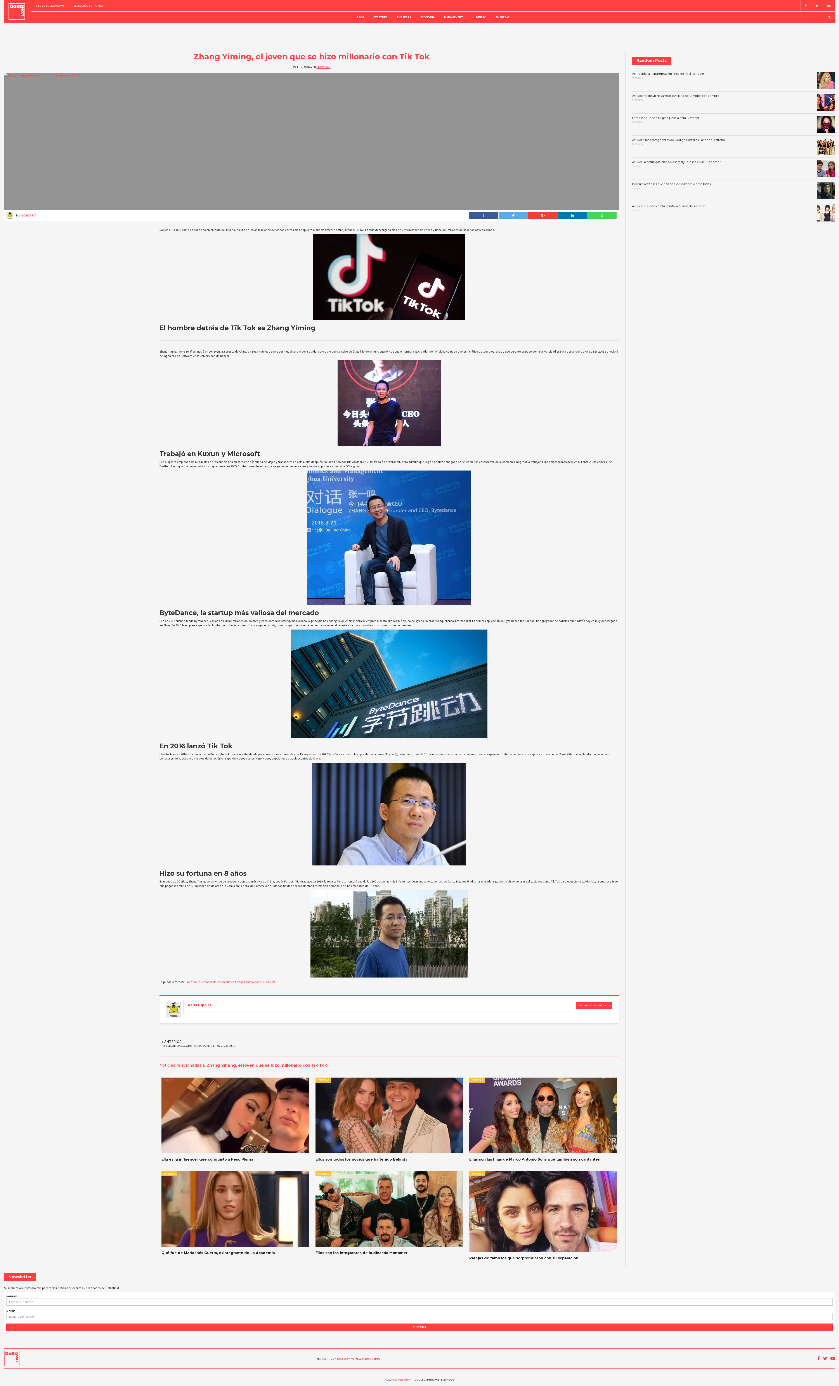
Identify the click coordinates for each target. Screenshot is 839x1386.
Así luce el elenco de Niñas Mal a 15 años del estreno (668, 208)
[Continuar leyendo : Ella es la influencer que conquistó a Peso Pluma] (235, 1115)
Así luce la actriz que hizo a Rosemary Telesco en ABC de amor (676, 164)
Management (453, 17)
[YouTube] (829, 5)
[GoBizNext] (17, 11)
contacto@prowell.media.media (355, 1358)
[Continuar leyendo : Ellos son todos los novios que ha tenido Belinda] (389, 1115)
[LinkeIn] (572, 215)
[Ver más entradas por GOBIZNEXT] (173, 1009)
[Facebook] (805, 5)
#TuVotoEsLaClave (50, 6)
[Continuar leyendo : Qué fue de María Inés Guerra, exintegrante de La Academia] (235, 1209)
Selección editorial (88, 6)
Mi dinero (479, 17)
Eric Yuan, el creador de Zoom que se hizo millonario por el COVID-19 (230, 982)
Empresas (404, 17)
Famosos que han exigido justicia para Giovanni (665, 120)
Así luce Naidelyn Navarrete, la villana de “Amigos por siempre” (676, 98)
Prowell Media (402, 1379)
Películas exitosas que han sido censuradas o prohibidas (671, 186)
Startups (380, 17)
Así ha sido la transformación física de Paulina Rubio (668, 76)
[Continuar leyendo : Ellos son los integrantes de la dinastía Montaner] (389, 1209)
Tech (360, 17)
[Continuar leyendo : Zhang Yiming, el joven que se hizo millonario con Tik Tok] (311, 141)
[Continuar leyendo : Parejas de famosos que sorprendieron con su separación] (543, 1211)
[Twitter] (817, 5)
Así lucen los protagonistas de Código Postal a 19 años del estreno (678, 142)
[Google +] (542, 215)
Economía (427, 17)
